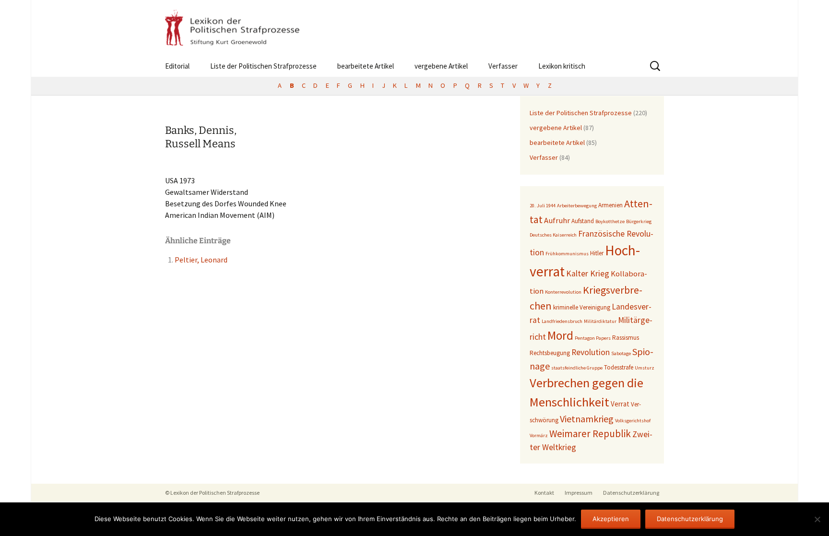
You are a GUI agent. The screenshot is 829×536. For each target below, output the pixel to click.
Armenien (610, 205)
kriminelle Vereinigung (581, 307)
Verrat (620, 403)
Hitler (597, 253)
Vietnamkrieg (587, 419)
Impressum (578, 492)
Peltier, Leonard (201, 259)
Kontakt (544, 492)
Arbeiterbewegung (577, 205)
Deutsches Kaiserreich (553, 235)
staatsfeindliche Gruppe (577, 368)
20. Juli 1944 (543, 205)
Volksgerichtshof (633, 420)
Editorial (177, 66)
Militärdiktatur (600, 321)
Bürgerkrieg (638, 221)
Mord (560, 335)
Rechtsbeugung (550, 353)
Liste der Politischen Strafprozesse (263, 66)
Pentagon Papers (593, 338)
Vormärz (539, 435)
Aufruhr (557, 220)
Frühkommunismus (567, 253)
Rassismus (625, 338)
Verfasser (503, 66)
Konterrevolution (563, 292)
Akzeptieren (610, 519)
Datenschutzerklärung (631, 492)
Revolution (590, 352)
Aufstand (582, 221)
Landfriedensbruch (562, 321)
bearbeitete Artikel (365, 66)
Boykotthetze (610, 221)
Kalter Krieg (587, 273)
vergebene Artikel (441, 66)
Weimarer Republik (590, 433)
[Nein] (817, 519)
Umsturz (644, 368)
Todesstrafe (618, 367)
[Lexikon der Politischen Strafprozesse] (414, 27)
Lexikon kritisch (561, 66)
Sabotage (621, 353)
